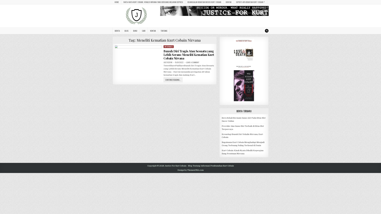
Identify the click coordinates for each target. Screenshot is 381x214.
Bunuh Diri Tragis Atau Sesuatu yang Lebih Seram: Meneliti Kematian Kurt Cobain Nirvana (189, 54)
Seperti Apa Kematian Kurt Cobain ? (250, 2)
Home (117, 2)
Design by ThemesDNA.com (191, 170)
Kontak (228, 2)
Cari (143, 30)
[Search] (266, 31)
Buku (135, 30)
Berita (117, 30)
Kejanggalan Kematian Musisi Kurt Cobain (204, 2)
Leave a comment (192, 62)
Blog (126, 30)
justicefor (168, 62)
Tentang (164, 30)
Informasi (168, 46)
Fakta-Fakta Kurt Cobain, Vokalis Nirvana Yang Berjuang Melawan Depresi (153, 2)
